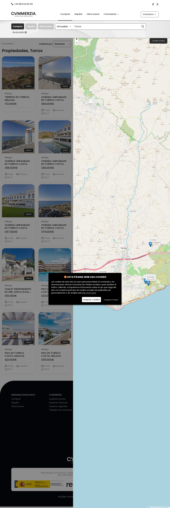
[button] (150, 244)
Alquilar (78, 14)
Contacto (148, 14)
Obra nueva (93, 14)
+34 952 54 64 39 (23, 4)
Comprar (65, 14)
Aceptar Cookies (91, 299)
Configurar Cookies (111, 300)
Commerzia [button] (110, 14)
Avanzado (18, 32)
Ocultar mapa (158, 40)
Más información (89, 293)
